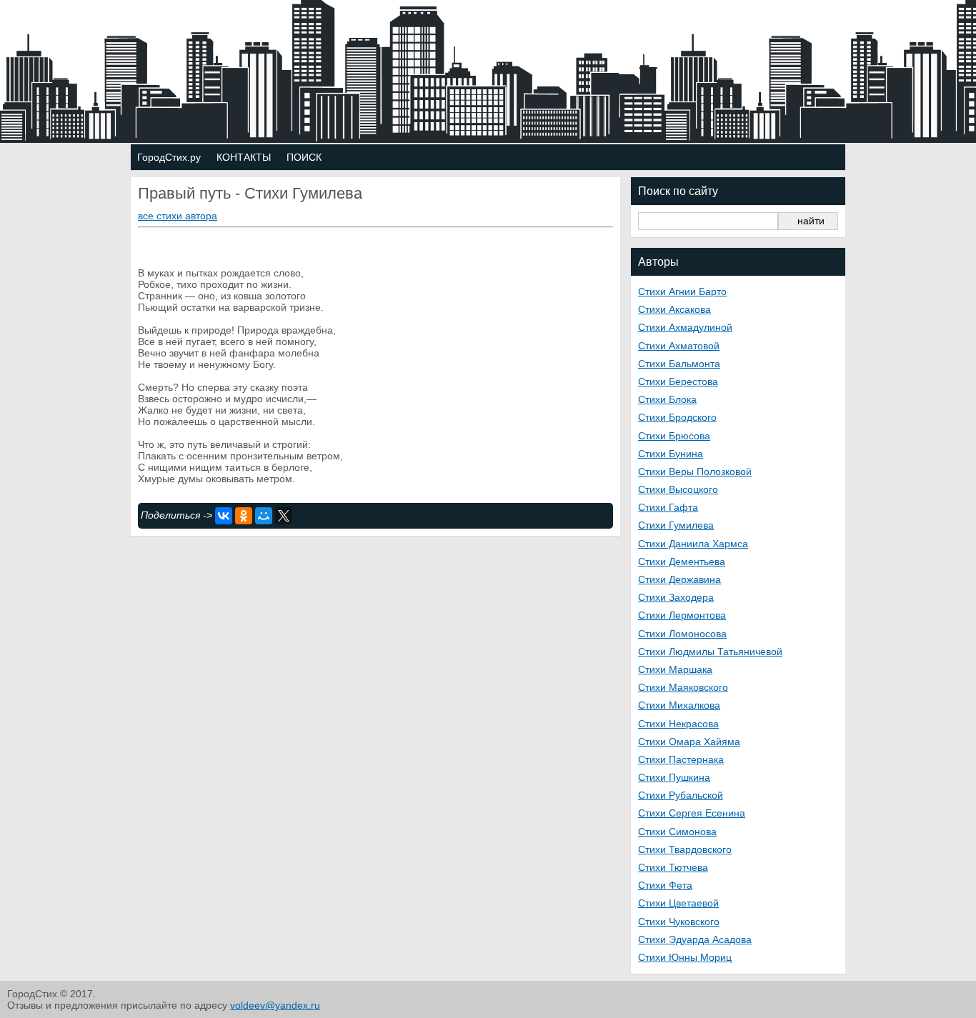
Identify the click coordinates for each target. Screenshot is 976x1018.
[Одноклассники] (243, 515)
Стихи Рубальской (680, 795)
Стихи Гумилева (676, 525)
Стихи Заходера (676, 597)
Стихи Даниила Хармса (693, 543)
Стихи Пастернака (681, 759)
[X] (283, 515)
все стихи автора (177, 215)
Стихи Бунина (670, 453)
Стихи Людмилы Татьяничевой (710, 651)
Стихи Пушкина (674, 777)
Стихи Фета (665, 885)
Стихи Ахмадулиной (685, 327)
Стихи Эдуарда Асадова (695, 939)
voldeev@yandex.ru (275, 1005)
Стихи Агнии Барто (682, 291)
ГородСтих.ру (169, 157)
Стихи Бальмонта (679, 363)
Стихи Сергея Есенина (691, 813)
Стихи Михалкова (679, 705)
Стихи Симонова (677, 831)
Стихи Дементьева (681, 561)
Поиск (304, 157)
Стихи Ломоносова (682, 633)
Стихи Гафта (668, 507)
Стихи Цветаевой (678, 903)
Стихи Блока (667, 399)
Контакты (243, 157)
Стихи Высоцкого (678, 489)
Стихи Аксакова (674, 309)
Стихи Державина (679, 579)
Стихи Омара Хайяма (689, 741)
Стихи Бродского (677, 417)
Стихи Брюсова (674, 435)
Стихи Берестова (678, 381)
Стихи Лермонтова (682, 615)
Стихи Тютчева (673, 867)
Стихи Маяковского (683, 687)
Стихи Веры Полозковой (695, 471)
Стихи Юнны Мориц (685, 957)
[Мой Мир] (263, 515)
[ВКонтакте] (223, 515)
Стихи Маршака (675, 669)
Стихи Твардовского (685, 849)
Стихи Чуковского (678, 921)
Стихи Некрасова (678, 723)
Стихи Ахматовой (678, 345)
